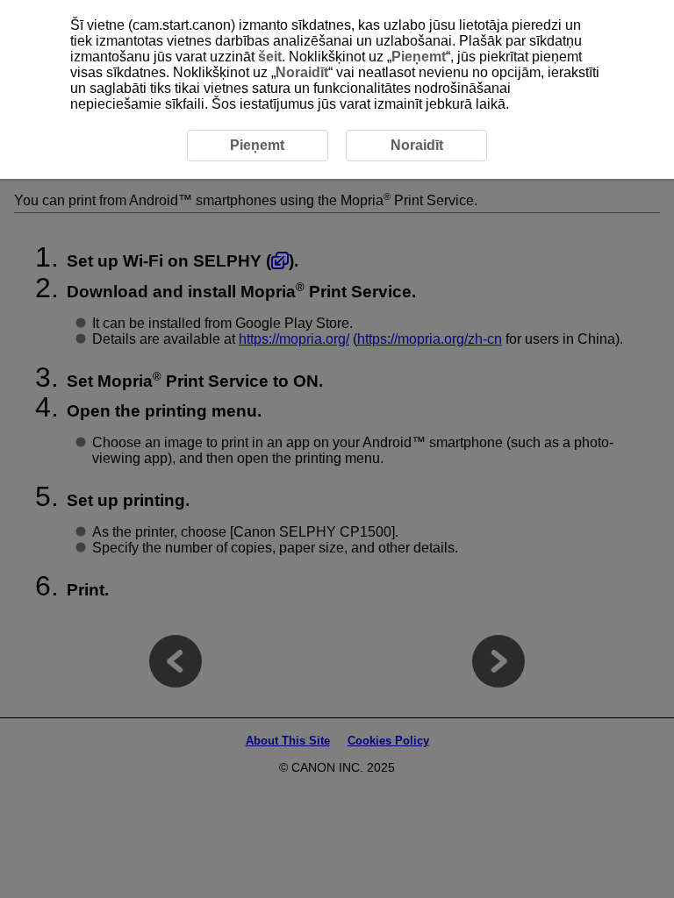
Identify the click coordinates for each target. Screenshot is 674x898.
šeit (270, 56)
